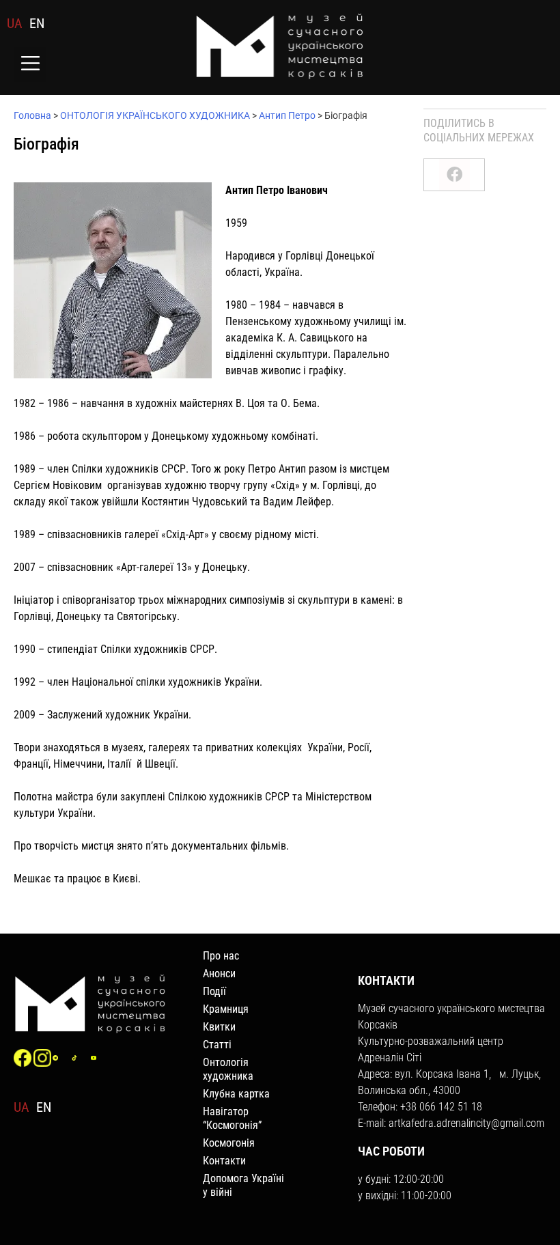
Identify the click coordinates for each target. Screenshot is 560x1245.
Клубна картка (236, 1093)
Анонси (219, 973)
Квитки (219, 1026)
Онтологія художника (228, 1069)
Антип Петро (287, 115)
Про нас (221, 955)
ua (15, 23)
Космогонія (229, 1142)
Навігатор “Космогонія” (232, 1118)
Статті (217, 1044)
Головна (32, 115)
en (36, 23)
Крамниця (226, 1009)
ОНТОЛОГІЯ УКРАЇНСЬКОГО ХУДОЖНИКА (155, 115)
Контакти (224, 1160)
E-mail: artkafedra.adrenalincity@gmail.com (451, 1123)
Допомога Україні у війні (243, 1185)
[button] (30, 64)
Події (214, 991)
